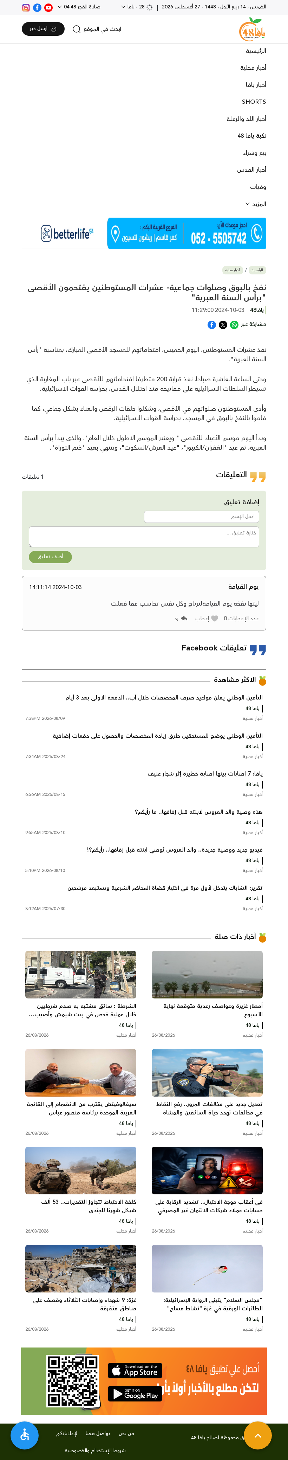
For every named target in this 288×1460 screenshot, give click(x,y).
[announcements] (144, 233)
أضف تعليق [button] (50, 557)
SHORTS (254, 102)
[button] (207, 618)
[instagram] (26, 7)
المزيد (258, 204)
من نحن (126, 1434)
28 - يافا (136, 7)
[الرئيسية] (252, 29)
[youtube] (48, 7)
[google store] (135, 1394)
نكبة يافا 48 (251, 136)
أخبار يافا (256, 85)
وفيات (258, 187)
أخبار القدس (251, 170)
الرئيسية (256, 51)
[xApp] (223, 324)
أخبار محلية (253, 68)
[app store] (135, 1371)
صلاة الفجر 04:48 (81, 7)
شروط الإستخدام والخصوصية (95, 1451)
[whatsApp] (234, 324)
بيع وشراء (254, 153)
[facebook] (37, 7)
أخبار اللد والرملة (246, 119)
